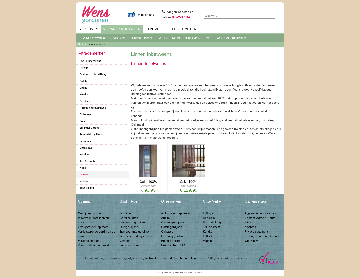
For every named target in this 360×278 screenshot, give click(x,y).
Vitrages (125, 240)
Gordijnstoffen (129, 217)
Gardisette (86, 147)
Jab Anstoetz (87, 161)
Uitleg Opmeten (181, 29)
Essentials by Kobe (91, 134)
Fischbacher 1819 (173, 245)
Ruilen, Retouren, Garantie (262, 236)
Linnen (84, 174)
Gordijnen (88, 29)
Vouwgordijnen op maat (93, 245)
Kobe (83, 167)
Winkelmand (146, 14)
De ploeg (85, 101)
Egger (83, 121)
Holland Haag (212, 222)
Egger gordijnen (171, 240)
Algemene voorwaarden (260, 213)
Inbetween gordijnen (133, 222)
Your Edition (87, 187)
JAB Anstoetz (211, 227)
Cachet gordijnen (172, 222)
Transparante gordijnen (135, 231)
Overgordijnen (129, 227)
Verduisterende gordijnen (136, 236)
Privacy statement (256, 231)
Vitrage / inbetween (122, 29)
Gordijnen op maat (90, 213)
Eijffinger (208, 213)
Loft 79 (207, 236)
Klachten (250, 227)
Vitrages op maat (89, 240)
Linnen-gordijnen (97, 44)
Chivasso (85, 114)
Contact (154, 29)
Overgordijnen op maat (93, 227)
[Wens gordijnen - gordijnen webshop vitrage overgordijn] (101, 15)
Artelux (84, 67)
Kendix (84, 94)
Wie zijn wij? (253, 240)
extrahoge (86, 141)
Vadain (84, 181)
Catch (83, 81)
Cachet (84, 87)
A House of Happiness (93, 107)
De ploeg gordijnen (173, 236)
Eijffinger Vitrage (89, 127)
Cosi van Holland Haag (93, 74)
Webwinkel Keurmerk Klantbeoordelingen (172, 258)
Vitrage (81, 44)
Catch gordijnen (171, 227)
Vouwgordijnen (129, 245)
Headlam (85, 154)
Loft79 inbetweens (90, 61)
